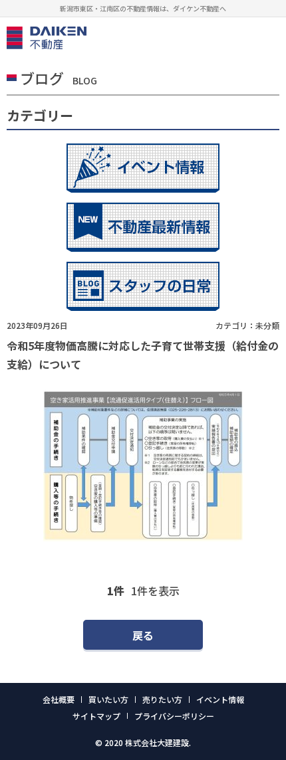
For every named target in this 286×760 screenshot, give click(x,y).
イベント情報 (220, 699)
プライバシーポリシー (174, 715)
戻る (143, 635)
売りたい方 (162, 699)
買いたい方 (108, 699)
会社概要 (58, 699)
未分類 (267, 325)
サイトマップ (96, 715)
